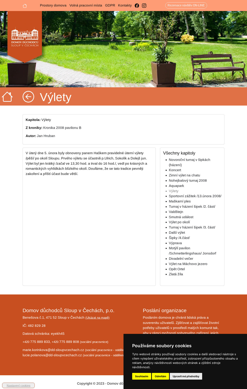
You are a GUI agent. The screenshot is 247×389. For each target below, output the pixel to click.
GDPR (110, 5)
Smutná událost (181, 217)
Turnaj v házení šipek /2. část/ (192, 206)
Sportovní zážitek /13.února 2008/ (195, 196)
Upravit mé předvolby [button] (186, 376)
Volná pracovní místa (85, 5)
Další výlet (177, 232)
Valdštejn (176, 212)
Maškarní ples (180, 201)
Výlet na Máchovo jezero (188, 264)
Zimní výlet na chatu (184, 175)
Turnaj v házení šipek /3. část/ (192, 227)
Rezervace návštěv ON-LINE (186, 5)
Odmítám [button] (160, 376)
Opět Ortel (177, 269)
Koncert (175, 170)
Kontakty (125, 5)
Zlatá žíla (176, 274)
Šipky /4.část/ (179, 238)
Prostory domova (53, 5)
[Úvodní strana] (25, 5)
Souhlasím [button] (141, 376)
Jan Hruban (46, 136)
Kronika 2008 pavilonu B (62, 128)
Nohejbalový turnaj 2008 (188, 180)
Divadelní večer (181, 258)
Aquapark (176, 186)
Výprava (175, 243)
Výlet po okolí (179, 222)
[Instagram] (144, 5)
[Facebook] (136, 5)
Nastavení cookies (18, 385)
